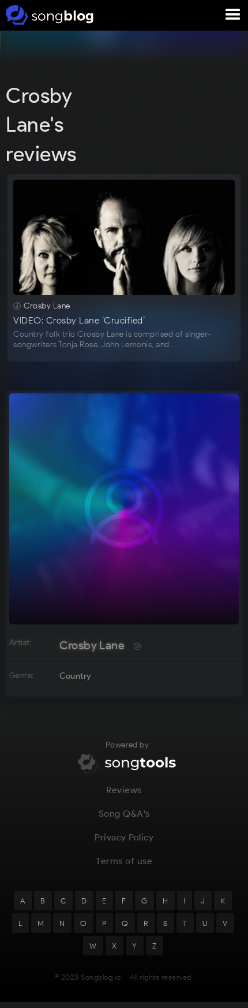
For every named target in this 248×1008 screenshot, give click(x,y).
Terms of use (124, 861)
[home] (47, 15)
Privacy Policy (124, 837)
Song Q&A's (124, 813)
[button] (233, 15)
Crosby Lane (92, 645)
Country (75, 676)
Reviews (124, 789)
